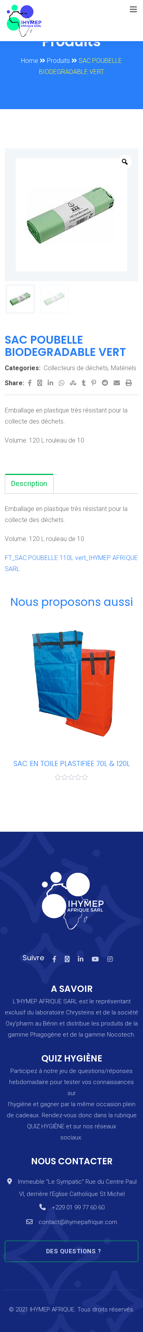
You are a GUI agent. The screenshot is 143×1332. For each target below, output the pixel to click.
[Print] (129, 383)
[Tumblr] (84, 383)
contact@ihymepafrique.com (78, 1222)
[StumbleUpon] (74, 383)
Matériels (123, 368)
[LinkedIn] (51, 383)
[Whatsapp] (62, 383)
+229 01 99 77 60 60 (78, 1207)
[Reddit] (106, 383)
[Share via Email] (118, 383)
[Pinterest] (94, 383)
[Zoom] (125, 162)
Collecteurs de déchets (76, 368)
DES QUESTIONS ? (73, 1251)
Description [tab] (29, 483)
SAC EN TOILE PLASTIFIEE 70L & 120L (72, 763)
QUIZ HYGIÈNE (45, 1126)
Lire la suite (18, 674)
